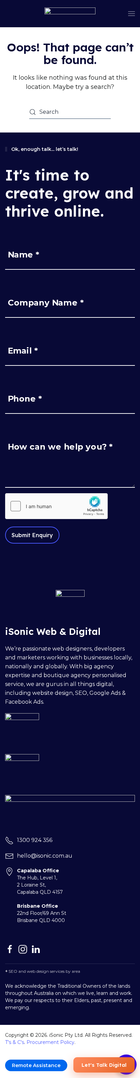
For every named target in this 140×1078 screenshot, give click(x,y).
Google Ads (105, 693)
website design (52, 693)
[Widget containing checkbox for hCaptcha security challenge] (56, 506)
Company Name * (46, 303)
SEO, (82, 693)
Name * (23, 255)
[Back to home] (70, 13)
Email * (23, 351)
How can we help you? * (60, 447)
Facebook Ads (24, 702)
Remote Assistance (36, 1065)
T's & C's (14, 1042)
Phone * (25, 399)
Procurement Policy (50, 1042)
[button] (131, 13)
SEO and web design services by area (44, 971)
